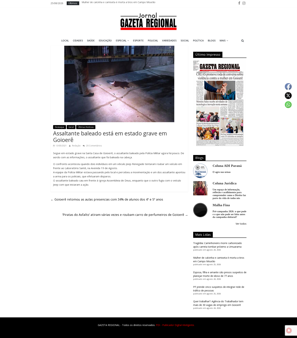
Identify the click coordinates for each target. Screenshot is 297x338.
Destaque (59, 127)
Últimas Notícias (86, 127)
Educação (105, 40)
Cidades (78, 40)
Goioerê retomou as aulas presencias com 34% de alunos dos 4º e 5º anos (107, 199)
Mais (223, 40)
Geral (71, 127)
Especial (121, 40)
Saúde (91, 40)
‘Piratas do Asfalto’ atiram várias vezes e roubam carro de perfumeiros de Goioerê (125, 215)
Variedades (169, 40)
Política (198, 40)
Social (185, 40)
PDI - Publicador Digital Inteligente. (175, 325)
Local (65, 40)
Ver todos (241, 223)
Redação (76, 145)
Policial (153, 40)
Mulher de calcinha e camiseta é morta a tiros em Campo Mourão (118, 3)
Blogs (212, 40)
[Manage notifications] (289, 330)
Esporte (138, 40)
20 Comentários (94, 145)
